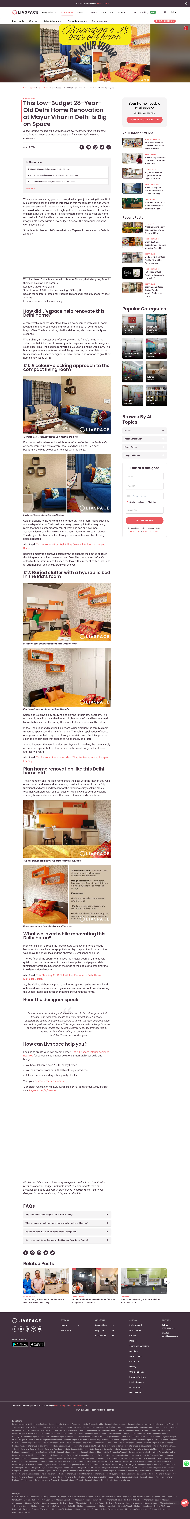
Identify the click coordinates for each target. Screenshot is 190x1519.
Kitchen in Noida (67, 1503)
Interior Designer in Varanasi (164, 1446)
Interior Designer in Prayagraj (106, 1474)
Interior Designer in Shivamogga (100, 1477)
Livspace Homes (43, 88)
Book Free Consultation (144, 119)
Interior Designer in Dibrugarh (124, 1464)
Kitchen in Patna (38, 1506)
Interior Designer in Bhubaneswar (113, 1437)
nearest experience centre (50, 1081)
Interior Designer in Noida (92, 1424)
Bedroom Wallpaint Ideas (159, 1509)
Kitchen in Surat (53, 1506)
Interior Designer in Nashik (23, 1440)
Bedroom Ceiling (34, 1497)
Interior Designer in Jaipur (50, 1433)
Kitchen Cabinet (18, 1497)
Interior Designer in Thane (95, 1433)
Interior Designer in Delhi (22, 1424)
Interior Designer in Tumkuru (109, 1461)
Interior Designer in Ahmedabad (25, 1433)
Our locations (135, 1387)
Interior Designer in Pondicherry (79, 1443)
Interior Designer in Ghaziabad (165, 1424)
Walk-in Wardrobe (152, 1497)
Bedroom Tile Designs (21, 1509)
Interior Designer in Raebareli (59, 1461)
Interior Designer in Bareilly (23, 1455)
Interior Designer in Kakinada (65, 1471)
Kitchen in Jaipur (97, 1503)
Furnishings (66, 1330)
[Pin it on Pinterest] (186, 28)
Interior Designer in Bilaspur (99, 1464)
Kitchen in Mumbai (82, 1500)
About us (133, 1351)
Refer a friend (135, 1325)
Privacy (132, 1366)
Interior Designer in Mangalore (38, 1430)
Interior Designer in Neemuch (144, 1458)
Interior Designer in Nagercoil (118, 1458)
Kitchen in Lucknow (134, 1503)
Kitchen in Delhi (81, 1503)
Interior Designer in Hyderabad (103, 1427)
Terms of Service (75, 1405)
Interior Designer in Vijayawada (65, 1430)
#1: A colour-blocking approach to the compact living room (54, 175)
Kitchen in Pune (98, 1500)
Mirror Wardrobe (169, 1497)
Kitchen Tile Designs (162, 1506)
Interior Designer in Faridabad (26, 1427)
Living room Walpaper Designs (86, 1509)
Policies (132, 1341)
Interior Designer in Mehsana (53, 1474)
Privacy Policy (59, 1405)
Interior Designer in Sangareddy (162, 1474)
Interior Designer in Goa (141, 1433)
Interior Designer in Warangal (115, 1452)
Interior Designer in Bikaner (75, 1449)
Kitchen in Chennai (114, 1500)
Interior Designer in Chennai (77, 1427)
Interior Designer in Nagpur (119, 1433)
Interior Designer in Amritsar (39, 1446)
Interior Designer (136, 1382)
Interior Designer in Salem (154, 1443)
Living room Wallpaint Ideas (136, 1509)
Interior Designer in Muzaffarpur (79, 1474)
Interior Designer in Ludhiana (105, 1443)
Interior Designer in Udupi (91, 1452)
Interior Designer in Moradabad (150, 1449)
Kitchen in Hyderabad (133, 1500)
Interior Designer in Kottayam (93, 1458)
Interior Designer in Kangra (68, 1458)
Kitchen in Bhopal (124, 1506)
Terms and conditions (139, 1346)
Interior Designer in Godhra (58, 1468)
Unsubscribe (135, 1392)
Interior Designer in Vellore (134, 1461)
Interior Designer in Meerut (89, 1446)
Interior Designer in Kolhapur (139, 1471)
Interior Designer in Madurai (124, 1440)
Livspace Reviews (137, 1377)
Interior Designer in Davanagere (129, 1455)
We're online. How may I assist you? (164, 1503)
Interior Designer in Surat (73, 1433)
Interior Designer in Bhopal (165, 1437)
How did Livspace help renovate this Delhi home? (50, 169)
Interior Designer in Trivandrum (36, 1437)
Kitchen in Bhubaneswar (87, 1506)
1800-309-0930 (168, 1328)
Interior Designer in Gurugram (68, 1424)
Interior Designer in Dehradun (76, 1440)
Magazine (32, 88)
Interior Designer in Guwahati (140, 1437)
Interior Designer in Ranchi (30, 1443)
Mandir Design (121, 1497)
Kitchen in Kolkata (31, 1503)
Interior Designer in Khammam (113, 1471)
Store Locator (135, 1356)
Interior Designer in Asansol (23, 1464)
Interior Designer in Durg (148, 1464)
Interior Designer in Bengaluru (52, 1427)
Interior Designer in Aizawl (125, 1449)
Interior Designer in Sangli (22, 1477)
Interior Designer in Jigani (40, 1471)
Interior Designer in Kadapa (103, 1455)
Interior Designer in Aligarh (140, 1452)
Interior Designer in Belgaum (47, 1455)
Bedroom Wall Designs (21, 1512)
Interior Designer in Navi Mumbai (48, 1440)
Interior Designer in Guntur (154, 1455)
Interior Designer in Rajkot (53, 1443)
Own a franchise (136, 1372)
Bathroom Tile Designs (41, 1509)
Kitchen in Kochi (68, 1506)
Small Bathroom (19, 1500)
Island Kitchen (79, 1497)
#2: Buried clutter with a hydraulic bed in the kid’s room (52, 181)
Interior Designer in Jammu (25, 1449)
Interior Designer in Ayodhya (164, 1452)
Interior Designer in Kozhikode (50, 1449)
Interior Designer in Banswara (48, 1464)
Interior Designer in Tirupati (72, 1480)
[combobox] (129, 496)
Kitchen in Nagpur (21, 1506)
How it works (135, 1330)
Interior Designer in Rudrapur (84, 1461)
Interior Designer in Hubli (156, 1468)
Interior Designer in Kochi (127, 1427)
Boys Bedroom (47, 1500)
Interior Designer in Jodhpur (139, 1446)
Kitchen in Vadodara (49, 1503)
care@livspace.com (170, 1336)
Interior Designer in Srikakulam (152, 1477)
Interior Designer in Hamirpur (107, 1468)
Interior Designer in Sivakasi (126, 1477)
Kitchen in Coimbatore (115, 1503)
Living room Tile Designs (62, 1509)
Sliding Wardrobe (136, 1497)
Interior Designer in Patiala (34, 1461)
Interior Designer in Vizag (89, 1430)
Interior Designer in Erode (44, 1424)
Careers (132, 1335)
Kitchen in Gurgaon (151, 1500)
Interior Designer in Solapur (68, 1452)
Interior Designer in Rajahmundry (133, 1474)
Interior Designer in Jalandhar (64, 1446)
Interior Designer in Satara (45, 1477)
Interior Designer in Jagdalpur (43, 1458)
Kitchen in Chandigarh (143, 1506)
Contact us (134, 1361)
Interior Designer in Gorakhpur (114, 1446)
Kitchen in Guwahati (107, 1506)
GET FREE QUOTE (144, 520)
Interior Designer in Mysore (151, 1427)
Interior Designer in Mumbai (137, 1430)
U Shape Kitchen (65, 1497)
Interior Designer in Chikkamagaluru (75, 1455)
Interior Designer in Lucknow (139, 1424)
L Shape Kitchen (49, 1497)
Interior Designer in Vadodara (63, 1437)
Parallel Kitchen (107, 1497)
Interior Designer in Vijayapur (118, 1480)
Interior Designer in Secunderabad (72, 1477)
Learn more (102, 3)
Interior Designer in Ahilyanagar (159, 1461)
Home (25, 88)
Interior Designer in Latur (163, 1471)
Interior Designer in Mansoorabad (25, 1474)
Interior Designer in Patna (87, 1437)
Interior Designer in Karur (88, 1471)
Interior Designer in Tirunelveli (47, 1480)
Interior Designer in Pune (160, 1430)
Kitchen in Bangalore (64, 1500)
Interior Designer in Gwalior (82, 1468)
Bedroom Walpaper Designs (111, 1509)
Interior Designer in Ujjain (95, 1480)
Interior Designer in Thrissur (149, 1440)
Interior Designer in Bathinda (74, 1464)
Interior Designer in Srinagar (130, 1443)
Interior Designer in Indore (115, 1424)
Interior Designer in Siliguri (44, 1452)
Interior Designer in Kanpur (100, 1440)
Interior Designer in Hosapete (132, 1468)
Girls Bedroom (33, 1500)
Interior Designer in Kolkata (113, 1430)
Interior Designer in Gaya (35, 1468)
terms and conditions (150, 531)
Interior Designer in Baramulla (100, 1449)
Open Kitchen (93, 1497)
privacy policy (135, 531)
